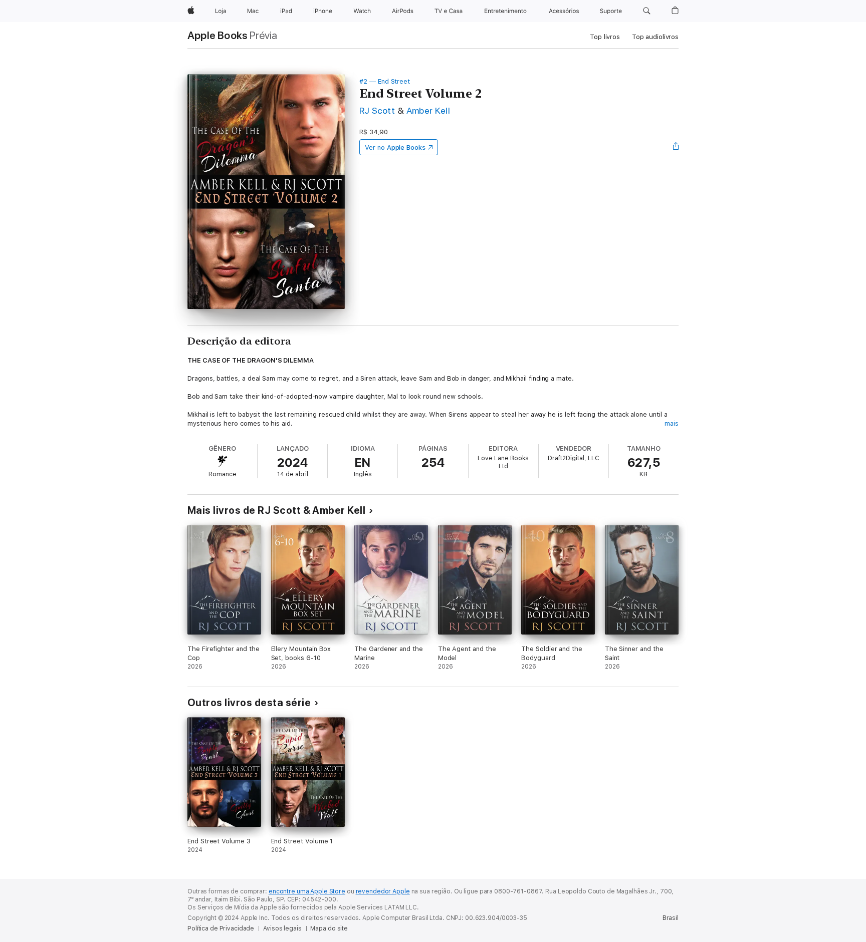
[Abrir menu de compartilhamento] (676, 147)
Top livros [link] (605, 37)
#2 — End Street (384, 81)
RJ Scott (377, 110)
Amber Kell (428, 110)
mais (672, 423)
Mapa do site (329, 928)
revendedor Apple (383, 891)
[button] (647, 11)
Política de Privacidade (220, 928)
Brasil (671, 917)
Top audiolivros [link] (655, 37)
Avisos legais (282, 928)
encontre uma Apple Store (307, 891)
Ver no (395, 147)
